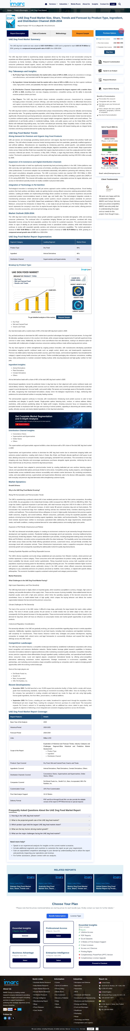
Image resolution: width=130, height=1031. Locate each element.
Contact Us (104, 4)
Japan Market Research (41, 988)
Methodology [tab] (61, 33)
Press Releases (39, 1007)
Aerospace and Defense (82, 982)
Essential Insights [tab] (21, 929)
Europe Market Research (42, 991)
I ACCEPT (90, 1029)
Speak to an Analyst (110, 71)
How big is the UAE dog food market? (25, 816)
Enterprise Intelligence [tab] (57, 954)
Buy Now (109, 52)
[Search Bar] (120, 4)
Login (113, 4)
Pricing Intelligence (40, 998)
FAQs (57, 1001)
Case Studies (38, 1010)
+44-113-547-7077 (108, 998)
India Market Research (41, 985)
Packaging (78, 1013)
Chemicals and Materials (82, 995)
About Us (86, 4)
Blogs (35, 1004)
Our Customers (60, 995)
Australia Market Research (42, 982)
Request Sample (64, 317)
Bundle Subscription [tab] (57, 916)
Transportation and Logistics (84, 1022)
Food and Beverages (81, 1007)
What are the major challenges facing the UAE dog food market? (35, 833)
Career (57, 982)
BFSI (76, 991)
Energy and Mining (81, 1004)
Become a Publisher (61, 998)
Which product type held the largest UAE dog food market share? (35, 825)
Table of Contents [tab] (39, 33)
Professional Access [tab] (56, 929)
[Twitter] (13, 1018)
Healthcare (78, 1010)
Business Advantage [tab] (23, 954)
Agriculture (78, 985)
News (57, 1004)
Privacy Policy (75, 1029)
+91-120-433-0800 (107, 1009)
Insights (95, 4)
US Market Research (40, 995)
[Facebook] (9, 1018)
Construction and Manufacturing (85, 998)
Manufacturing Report (41, 1001)
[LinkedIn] (5, 1018)
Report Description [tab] (17, 33)
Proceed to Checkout (99, 963)
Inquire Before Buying (111, 89)
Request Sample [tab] (82, 33)
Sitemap (58, 1007)
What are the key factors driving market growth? (29, 829)
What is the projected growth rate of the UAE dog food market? (34, 820)
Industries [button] (64, 4)
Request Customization (111, 62)
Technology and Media (82, 1019)
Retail (76, 1016)
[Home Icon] (46, 4)
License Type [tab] (75, 916)
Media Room (76, 4)
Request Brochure (109, 80)
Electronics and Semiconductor (85, 1001)
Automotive (78, 988)
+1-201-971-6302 (106, 988)
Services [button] (52, 4)
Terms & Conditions (61, 985)
